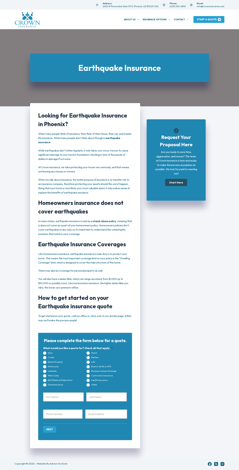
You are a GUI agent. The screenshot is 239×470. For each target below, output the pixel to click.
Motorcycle (53, 366)
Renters (95, 357)
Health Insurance (99, 380)
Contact (179, 19)
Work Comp (53, 375)
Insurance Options (155, 19)
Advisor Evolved (58, 463)
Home (94, 352)
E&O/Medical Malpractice (60, 380)
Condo (51, 357)
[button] (176, 182)
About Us (130, 19)
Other (94, 384)
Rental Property (55, 362)
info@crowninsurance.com (210, 6)
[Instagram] (222, 464)
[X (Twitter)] (216, 464)
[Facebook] (210, 464)
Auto (50, 352)
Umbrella (52, 371)
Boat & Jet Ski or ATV (101, 366)
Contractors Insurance (102, 375)
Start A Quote (207, 19)
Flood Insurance (55, 384)
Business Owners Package (103, 371)
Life (93, 362)
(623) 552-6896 (178, 6)
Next (49, 429)
